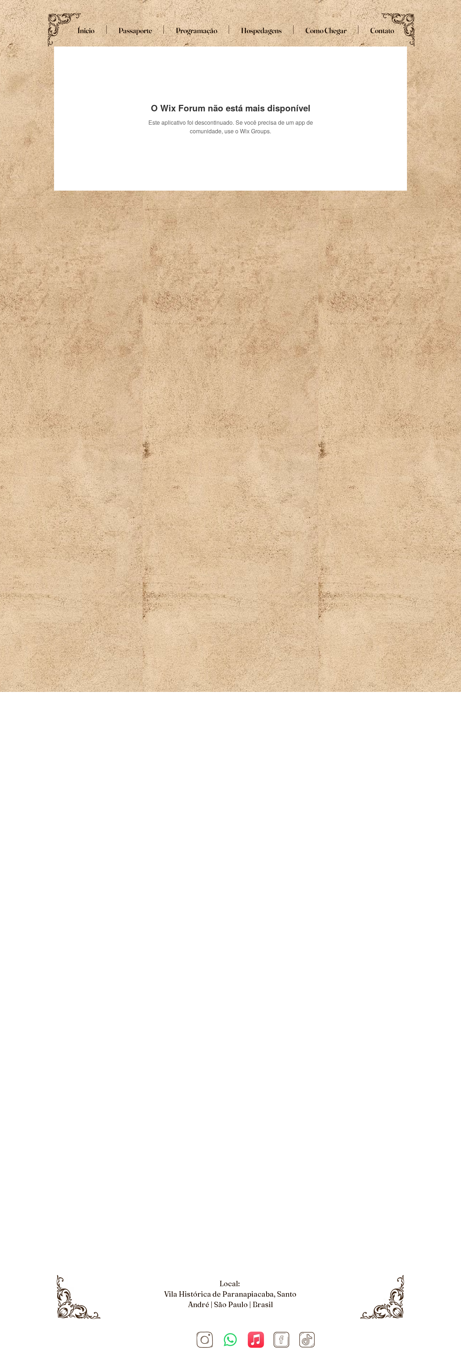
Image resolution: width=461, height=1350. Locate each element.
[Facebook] (281, 1340)
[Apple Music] (256, 1340)
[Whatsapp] (230, 1340)
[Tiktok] (307, 1340)
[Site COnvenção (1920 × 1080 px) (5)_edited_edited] (205, 1340)
